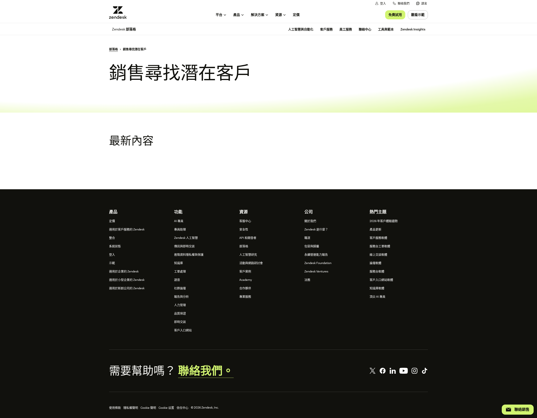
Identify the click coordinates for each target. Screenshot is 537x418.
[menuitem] (421, 3)
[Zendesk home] (119, 12)
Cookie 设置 (166, 408)
